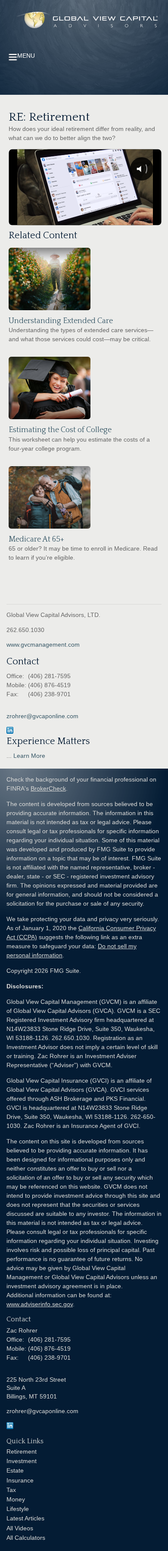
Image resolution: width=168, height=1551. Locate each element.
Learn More (29, 755)
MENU (26, 55)
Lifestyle (17, 1508)
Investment (21, 1461)
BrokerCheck (48, 788)
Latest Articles (25, 1518)
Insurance (20, 1480)
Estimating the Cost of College (60, 430)
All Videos (19, 1528)
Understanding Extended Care (61, 321)
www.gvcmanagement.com (43, 644)
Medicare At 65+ (36, 539)
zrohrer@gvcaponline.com (42, 716)
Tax (11, 1489)
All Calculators (25, 1537)
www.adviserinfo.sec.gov (39, 1304)
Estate (15, 1470)
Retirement (21, 1451)
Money (15, 1499)
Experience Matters (48, 741)
